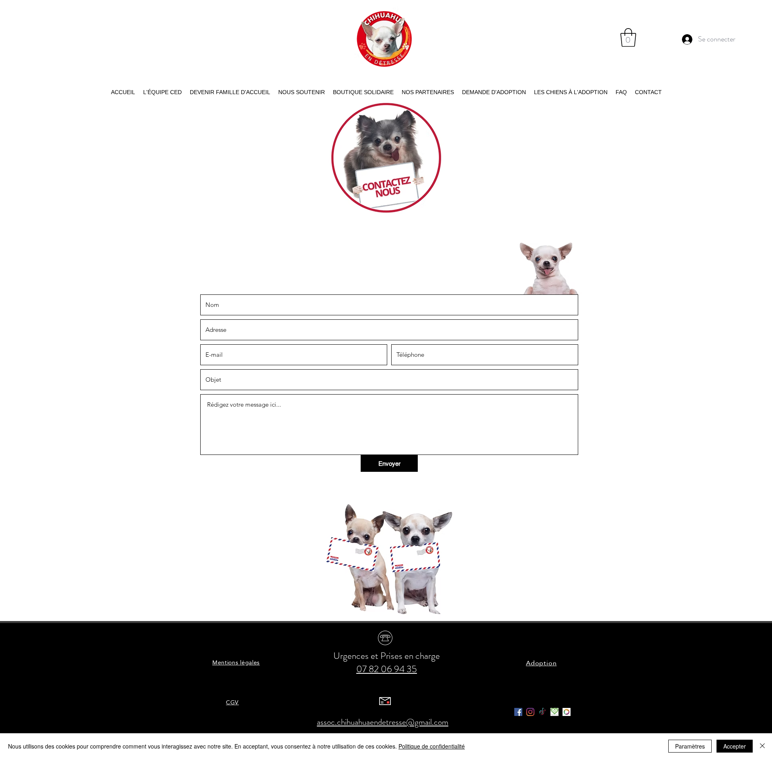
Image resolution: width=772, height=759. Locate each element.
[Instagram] (530, 712)
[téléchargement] (554, 712)
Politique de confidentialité (431, 746)
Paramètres (690, 746)
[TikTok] (542, 712)
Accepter (734, 746)
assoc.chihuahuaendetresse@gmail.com (382, 722)
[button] (628, 37)
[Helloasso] (567, 712)
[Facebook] (518, 712)
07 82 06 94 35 (386, 669)
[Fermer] (762, 746)
